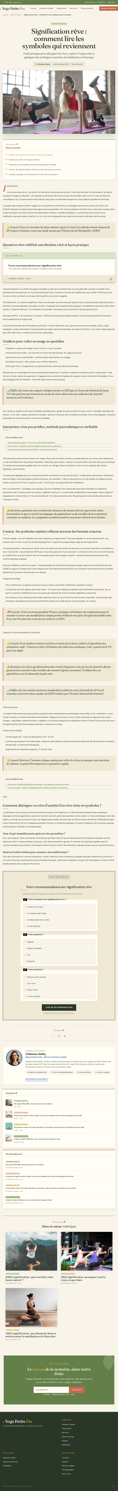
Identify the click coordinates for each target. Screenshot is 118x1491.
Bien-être (73, 8)
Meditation (66, 1445)
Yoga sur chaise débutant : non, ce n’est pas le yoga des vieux (37, 1139)
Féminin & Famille (46, 8)
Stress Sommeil (87, 8)
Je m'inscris (77, 1390)
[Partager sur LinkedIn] (59, 1036)
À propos (101, 2)
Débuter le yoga (9, 1458)
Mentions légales (68, 1466)
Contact (111, 2)
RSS (113, 1486)
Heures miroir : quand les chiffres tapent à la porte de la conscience (34, 446)
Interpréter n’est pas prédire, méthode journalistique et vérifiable (32, 165)
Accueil (5, 15)
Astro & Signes (16, 15)
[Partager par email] (64, 1036)
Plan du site (66, 1474)
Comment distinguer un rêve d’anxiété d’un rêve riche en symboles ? (33, 174)
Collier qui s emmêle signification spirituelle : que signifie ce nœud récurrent (37, 784)
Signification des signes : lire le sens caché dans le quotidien (30, 443)
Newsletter (90, 2)
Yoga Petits (13, 8)
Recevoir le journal (108, 8)
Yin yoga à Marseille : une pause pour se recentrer (33, 1104)
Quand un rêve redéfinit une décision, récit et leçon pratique (31, 155)
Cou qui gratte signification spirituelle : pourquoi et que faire (31, 449)
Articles (65, 1441)
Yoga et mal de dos (10, 1462)
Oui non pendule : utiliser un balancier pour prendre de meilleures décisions (37, 788)
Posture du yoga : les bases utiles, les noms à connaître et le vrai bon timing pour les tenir (48, 1115)
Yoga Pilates (61, 8)
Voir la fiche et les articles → (36, 1079)
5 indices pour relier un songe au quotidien (24, 160)
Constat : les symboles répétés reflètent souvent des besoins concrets (35, 169)
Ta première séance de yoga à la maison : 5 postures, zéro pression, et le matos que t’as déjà (49, 1127)
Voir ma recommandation (59, 1007)
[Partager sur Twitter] (53, 1036)
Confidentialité (67, 1470)
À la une (33, 8)
